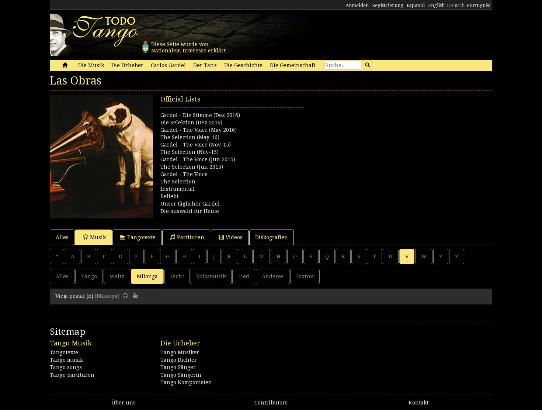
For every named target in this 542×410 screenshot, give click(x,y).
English (436, 5)
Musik (98, 237)
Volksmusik (211, 276)
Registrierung (387, 5)
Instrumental (177, 189)
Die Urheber (127, 65)
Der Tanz (205, 65)
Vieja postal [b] (74, 296)
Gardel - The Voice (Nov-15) (195, 145)
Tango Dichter (178, 360)
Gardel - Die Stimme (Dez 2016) (200, 115)
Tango (89, 276)
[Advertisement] (381, 146)
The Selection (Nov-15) (189, 152)
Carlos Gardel (168, 65)
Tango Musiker (179, 352)
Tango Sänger (178, 367)
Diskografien (271, 237)
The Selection (177, 182)
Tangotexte (141, 237)
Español (416, 5)
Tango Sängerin (180, 375)
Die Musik (91, 65)
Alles (62, 237)
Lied (243, 276)
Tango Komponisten (186, 382)
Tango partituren (72, 375)
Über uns (123, 403)
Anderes (273, 276)
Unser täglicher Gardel (190, 204)
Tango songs (66, 367)
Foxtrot (305, 276)
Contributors (271, 403)
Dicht (177, 276)
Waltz (117, 276)
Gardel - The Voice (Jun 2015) (197, 159)
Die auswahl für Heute (189, 211)
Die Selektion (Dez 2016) (191, 122)
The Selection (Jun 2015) (191, 167)
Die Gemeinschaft (292, 65)
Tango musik (66, 360)
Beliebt (169, 196)
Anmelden (357, 5)
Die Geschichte (243, 65)
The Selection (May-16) (189, 137)
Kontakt (418, 403)
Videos (234, 237)
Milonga (147, 276)
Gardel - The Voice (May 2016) (198, 130)
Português (478, 5)
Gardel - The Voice (184, 174)
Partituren (190, 237)
